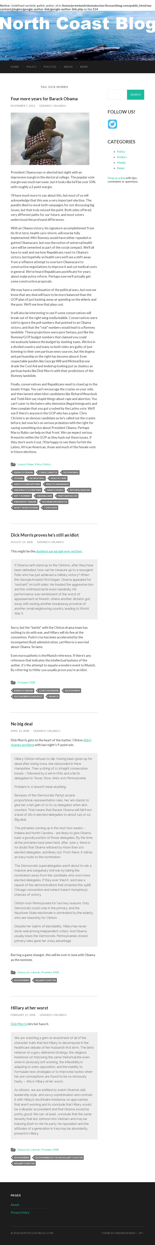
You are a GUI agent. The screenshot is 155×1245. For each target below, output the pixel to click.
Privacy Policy (20, 1212)
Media (68, 66)
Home (15, 66)
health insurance (57, 484)
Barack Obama (23, 472)
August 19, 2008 (22, 542)
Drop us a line (116, 178)
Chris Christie (48, 472)
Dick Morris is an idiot (28, 696)
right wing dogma (26, 507)
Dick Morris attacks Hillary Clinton (59, 1157)
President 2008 (26, 682)
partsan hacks (67, 495)
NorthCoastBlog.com (36, 1233)
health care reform (27, 484)
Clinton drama (49, 690)
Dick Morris (70, 472)
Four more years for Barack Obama (44, 98)
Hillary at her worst (29, 1007)
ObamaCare (44, 495)
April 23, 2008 (20, 730)
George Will (37, 478)
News (84, 66)
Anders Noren (125, 1233)
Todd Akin (50, 507)
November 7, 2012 (23, 105)
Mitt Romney (22, 495)
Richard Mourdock (54, 501)
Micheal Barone (80, 490)
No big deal (22, 723)
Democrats (24, 972)
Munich (53, 696)
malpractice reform (27, 490)
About (15, 1204)
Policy (31, 66)
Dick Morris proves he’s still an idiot (45, 535)
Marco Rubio (55, 490)
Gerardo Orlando (52, 105)
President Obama (25, 501)
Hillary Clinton (45, 980)
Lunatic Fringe (25, 464)
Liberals (35, 972)
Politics (50, 66)
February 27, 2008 (23, 1014)
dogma (18, 478)
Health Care (58, 478)
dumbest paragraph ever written (59, 551)
